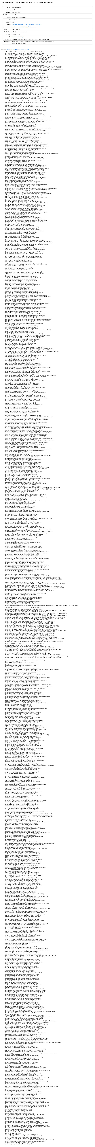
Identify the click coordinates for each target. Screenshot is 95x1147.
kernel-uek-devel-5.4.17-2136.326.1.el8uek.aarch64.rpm (26, 24)
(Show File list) (11, 49)
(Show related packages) (22, 49)
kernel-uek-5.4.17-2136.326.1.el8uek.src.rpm (23, 27)
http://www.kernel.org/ (17, 36)
